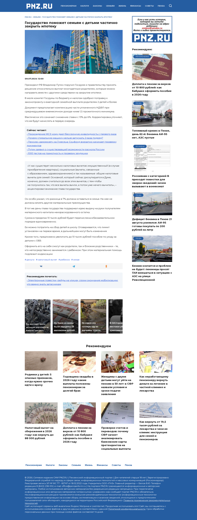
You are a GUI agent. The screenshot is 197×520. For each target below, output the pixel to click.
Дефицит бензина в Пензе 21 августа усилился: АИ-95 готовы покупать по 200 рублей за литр (152, 224)
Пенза (161, 6)
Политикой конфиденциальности (127, 509)
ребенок (65, 259)
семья (76, 259)
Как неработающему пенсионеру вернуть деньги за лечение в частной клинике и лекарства (153, 383)
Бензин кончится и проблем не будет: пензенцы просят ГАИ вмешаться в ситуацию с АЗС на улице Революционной (152, 272)
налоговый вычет (47, 259)
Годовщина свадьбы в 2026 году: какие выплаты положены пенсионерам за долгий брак (78, 383)
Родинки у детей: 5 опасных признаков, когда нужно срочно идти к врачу (39, 379)
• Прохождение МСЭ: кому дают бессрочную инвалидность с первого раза (71, 134)
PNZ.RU (28, 17)
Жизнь (122, 6)
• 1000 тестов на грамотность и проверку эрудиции (57, 153)
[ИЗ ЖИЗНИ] (152, 170)
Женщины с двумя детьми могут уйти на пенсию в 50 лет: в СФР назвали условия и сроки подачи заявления (117, 385)
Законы (97, 6)
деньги (30, 259)
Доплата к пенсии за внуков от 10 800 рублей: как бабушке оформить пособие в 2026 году (152, 89)
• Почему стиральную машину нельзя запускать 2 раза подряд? (65, 138)
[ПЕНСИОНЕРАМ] (152, 78)
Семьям (110, 6)
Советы (149, 6)
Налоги (84, 6)
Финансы (135, 6)
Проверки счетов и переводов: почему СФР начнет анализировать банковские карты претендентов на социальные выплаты (116, 438)
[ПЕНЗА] (152, 125)
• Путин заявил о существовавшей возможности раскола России (66, 149)
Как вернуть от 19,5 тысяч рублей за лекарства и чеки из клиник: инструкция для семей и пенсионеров (153, 430)
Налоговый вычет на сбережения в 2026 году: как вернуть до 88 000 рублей (39, 433)
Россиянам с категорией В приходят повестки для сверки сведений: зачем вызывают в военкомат (150, 181)
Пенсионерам (68, 6)
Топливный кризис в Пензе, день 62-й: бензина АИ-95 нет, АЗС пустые (151, 134)
